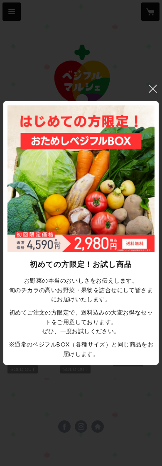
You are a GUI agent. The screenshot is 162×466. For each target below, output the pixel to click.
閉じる (153, 89)
